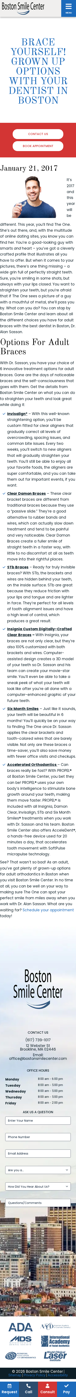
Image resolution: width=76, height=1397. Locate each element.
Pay (66, 1391)
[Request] (9, 1386)
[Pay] (66, 1386)
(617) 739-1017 (38, 1040)
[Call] (28, 1386)
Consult (47, 1391)
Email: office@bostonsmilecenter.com (38, 1056)
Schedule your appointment (48, 910)
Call (28, 1391)
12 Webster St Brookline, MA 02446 (38, 1047)
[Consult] (47, 1386)
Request (9, 1391)
